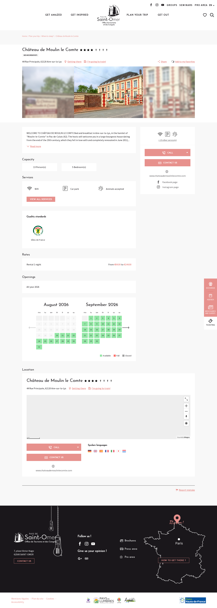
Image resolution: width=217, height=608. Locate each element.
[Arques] (130, 600)
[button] (212, 15)
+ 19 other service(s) (168, 140)
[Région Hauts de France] (192, 600)
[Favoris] (205, 15)
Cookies (50, 598)
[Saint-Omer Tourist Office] (108, 15)
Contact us (24, 561)
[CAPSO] (88, 600)
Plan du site (37, 598)
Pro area (201, 5)
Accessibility (17, 601)
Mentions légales (20, 598)
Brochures (130, 540)
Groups (172, 5)
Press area (131, 549)
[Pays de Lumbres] (104, 600)
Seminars (186, 5)
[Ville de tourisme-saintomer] (119, 600)
